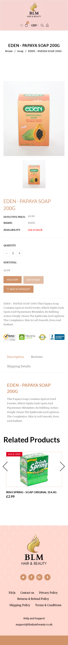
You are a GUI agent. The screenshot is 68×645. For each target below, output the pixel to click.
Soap (20, 51)
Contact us (27, 592)
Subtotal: (10, 262)
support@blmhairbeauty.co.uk (34, 624)
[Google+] (39, 577)
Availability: (11, 229)
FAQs (12, 592)
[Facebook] (31, 577)
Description (15, 357)
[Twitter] (23, 577)
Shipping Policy (19, 605)
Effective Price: (14, 217)
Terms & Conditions (48, 605)
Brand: (7, 222)
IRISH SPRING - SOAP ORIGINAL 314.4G (31, 492)
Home (9, 51)
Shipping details (19, 366)
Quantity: (9, 245)
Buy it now (33, 280)
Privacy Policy (48, 592)
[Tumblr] (47, 577)
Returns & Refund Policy (33, 599)
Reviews (37, 357)
